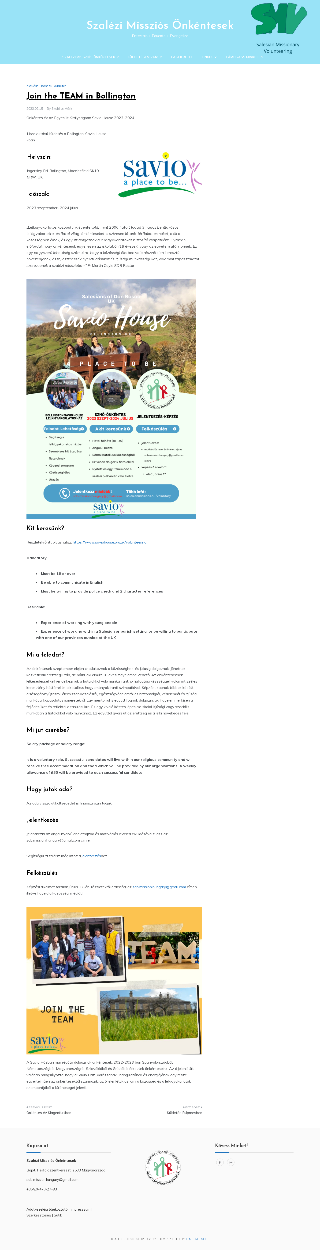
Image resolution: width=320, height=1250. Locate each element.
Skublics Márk (62, 108)
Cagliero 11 (182, 57)
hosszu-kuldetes (54, 86)
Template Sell (197, 1239)
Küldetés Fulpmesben (184, 1112)
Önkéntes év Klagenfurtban (48, 1112)
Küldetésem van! (143, 57)
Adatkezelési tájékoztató (47, 1209)
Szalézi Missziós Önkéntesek (160, 26)
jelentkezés (91, 855)
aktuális (32, 86)
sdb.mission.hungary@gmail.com (159, 886)
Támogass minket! (243, 57)
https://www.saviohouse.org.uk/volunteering (109, 542)
